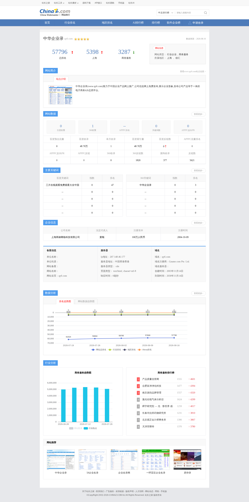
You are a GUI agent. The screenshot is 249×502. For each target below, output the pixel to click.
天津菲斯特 (148, 426)
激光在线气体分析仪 (153, 399)
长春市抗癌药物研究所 (154, 413)
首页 (47, 22)
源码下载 (86, 3)
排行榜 (156, 22)
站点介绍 (61, 79)
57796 (60, 51)
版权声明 (130, 491)
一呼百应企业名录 (155, 473)
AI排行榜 (138, 22)
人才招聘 (139, 491)
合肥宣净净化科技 (151, 386)
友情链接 (120, 491)
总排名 (62, 58)
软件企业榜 (173, 22)
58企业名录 (92, 473)
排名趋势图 (65, 301)
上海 (94, 58)
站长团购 (110, 3)
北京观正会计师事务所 (154, 420)
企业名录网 (124, 473)
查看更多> (198, 114)
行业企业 (172, 54)
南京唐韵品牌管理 (151, 392)
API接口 (98, 3)
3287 (124, 51)
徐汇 (177, 58)
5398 (92, 51)
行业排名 (70, 22)
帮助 (157, 491)
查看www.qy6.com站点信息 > (193, 71)
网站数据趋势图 (86, 301)
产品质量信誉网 (150, 379)
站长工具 (58, 3)
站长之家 (46, 3)
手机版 (164, 491)
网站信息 (159, 48)
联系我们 (100, 491)
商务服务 (126, 58)
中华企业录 (61, 473)
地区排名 (107, 22)
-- (124, 126)
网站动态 (149, 491)
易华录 (187, 473)
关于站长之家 (88, 491)
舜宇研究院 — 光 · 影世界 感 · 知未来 (158, 408)
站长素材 (72, 3)
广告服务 (110, 491)
